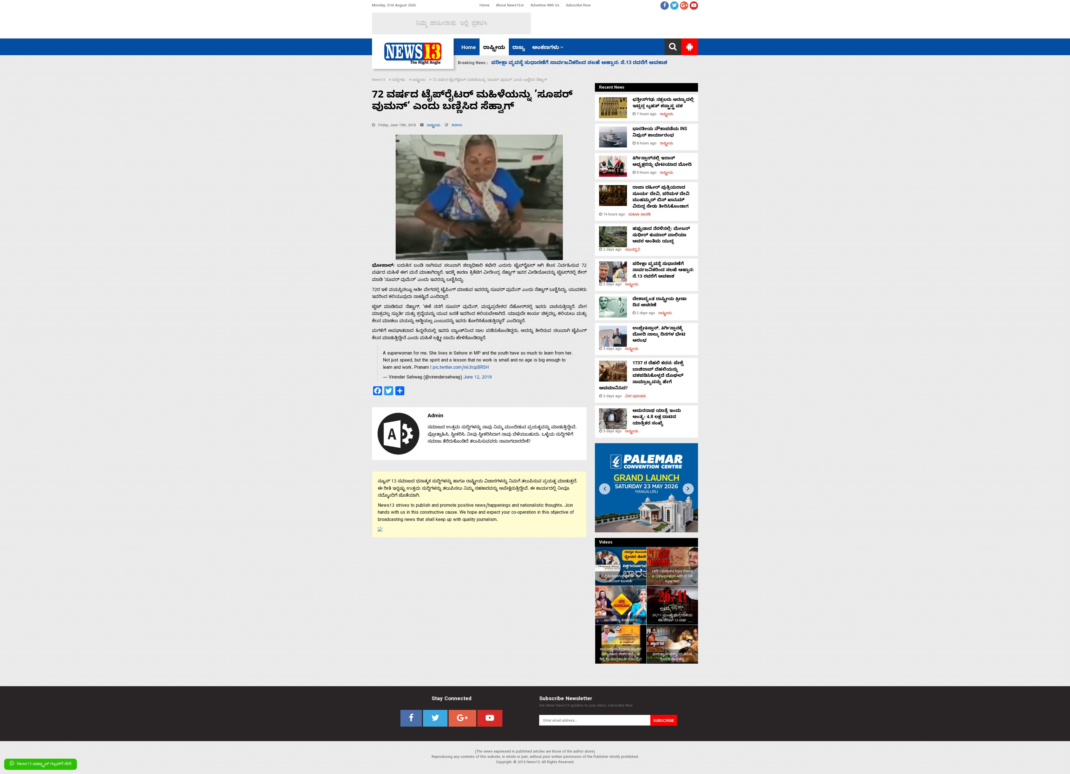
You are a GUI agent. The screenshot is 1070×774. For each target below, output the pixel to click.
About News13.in (510, 6)
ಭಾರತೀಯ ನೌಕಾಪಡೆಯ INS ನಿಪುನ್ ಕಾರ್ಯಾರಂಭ (660, 133)
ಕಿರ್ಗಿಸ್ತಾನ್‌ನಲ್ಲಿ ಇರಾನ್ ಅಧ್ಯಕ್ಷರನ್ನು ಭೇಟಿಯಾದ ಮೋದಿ (662, 162)
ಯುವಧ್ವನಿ (632, 250)
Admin (457, 125)
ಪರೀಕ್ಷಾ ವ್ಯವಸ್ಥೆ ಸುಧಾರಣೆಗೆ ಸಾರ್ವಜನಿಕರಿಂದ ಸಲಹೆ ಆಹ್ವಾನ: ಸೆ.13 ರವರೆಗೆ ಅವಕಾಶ (663, 270)
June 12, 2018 (477, 378)
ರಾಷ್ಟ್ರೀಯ (494, 48)
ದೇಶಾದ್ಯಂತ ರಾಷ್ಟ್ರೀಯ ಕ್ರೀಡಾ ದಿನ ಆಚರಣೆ (535, 63)
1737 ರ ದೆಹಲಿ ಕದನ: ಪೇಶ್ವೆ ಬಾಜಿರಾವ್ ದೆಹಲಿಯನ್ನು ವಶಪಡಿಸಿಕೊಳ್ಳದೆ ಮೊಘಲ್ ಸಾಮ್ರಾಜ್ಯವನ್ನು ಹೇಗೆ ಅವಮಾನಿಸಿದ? (641, 376)
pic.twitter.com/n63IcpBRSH (461, 368)
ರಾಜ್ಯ (518, 48)
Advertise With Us (545, 6)
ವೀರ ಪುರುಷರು (635, 396)
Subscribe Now (578, 6)
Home (484, 6)
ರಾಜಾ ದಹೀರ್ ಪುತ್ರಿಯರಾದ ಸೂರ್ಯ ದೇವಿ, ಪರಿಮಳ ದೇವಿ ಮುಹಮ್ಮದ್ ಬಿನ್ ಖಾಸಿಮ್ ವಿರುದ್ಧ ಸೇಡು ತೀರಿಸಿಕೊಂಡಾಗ (661, 197)
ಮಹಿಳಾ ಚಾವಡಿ (639, 215)
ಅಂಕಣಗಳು (545, 48)
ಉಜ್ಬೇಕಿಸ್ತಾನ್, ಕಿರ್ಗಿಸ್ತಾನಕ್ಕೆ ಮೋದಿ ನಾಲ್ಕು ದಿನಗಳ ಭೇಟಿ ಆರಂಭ (659, 335)
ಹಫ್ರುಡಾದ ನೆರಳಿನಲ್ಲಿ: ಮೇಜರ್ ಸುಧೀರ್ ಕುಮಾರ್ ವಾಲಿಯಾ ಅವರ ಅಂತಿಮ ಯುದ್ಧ (661, 235)
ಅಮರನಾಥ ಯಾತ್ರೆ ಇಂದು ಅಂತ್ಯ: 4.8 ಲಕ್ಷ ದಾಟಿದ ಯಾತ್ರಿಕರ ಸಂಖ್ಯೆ (657, 417)
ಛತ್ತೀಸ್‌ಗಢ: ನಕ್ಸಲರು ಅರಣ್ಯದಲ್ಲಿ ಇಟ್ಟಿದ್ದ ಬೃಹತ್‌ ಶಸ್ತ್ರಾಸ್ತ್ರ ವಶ (663, 103)
